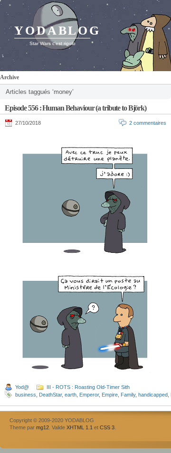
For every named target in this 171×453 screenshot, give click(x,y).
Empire (110, 395)
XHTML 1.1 (79, 427)
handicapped (153, 395)
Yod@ (22, 387)
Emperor (89, 395)
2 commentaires (147, 123)
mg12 (42, 427)
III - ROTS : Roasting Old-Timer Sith (88, 387)
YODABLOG (57, 30)
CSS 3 (107, 427)
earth (70, 395)
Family (128, 395)
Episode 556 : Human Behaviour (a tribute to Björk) (75, 108)
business (25, 395)
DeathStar (50, 395)
